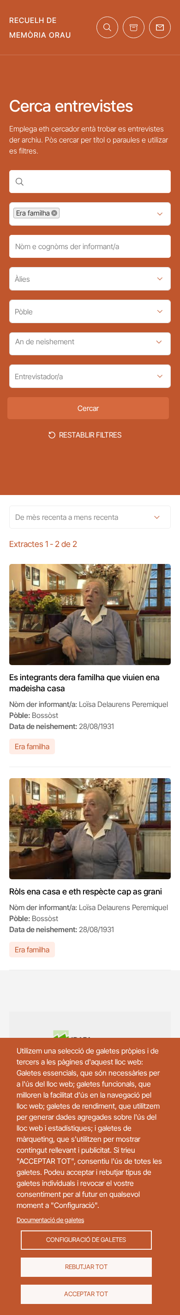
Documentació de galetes (50, 1220)
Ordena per (157, 517)
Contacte (160, 27)
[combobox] (69, 214)
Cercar (107, 27)
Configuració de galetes (86, 1239)
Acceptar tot (86, 1294)
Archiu (133, 27)
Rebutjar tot (86, 1266)
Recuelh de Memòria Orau (40, 28)
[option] (36, 213)
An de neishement (44, 341)
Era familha (32, 746)
